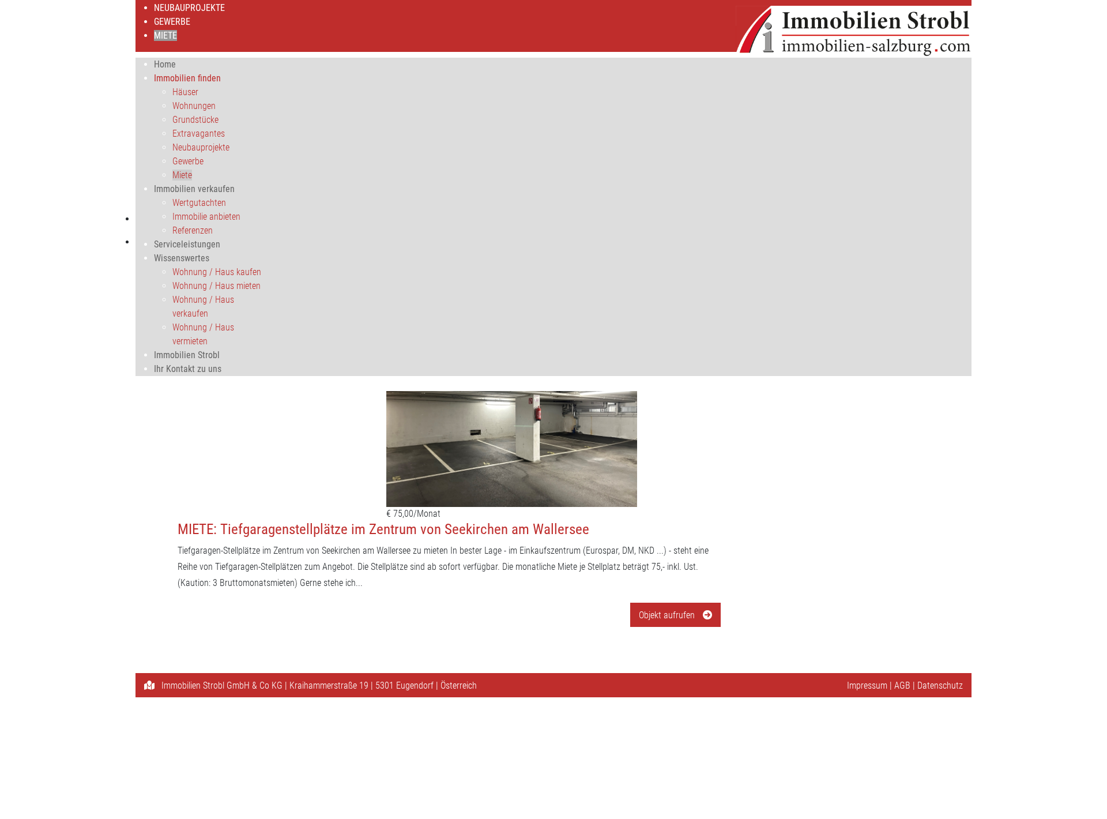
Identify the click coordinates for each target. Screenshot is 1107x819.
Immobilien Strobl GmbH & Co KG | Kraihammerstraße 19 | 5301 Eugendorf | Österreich (318, 685)
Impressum (867, 685)
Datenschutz (940, 685)
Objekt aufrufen (668, 615)
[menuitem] (189, 7)
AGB (902, 685)
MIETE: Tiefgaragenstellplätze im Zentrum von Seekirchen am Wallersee (383, 529)
